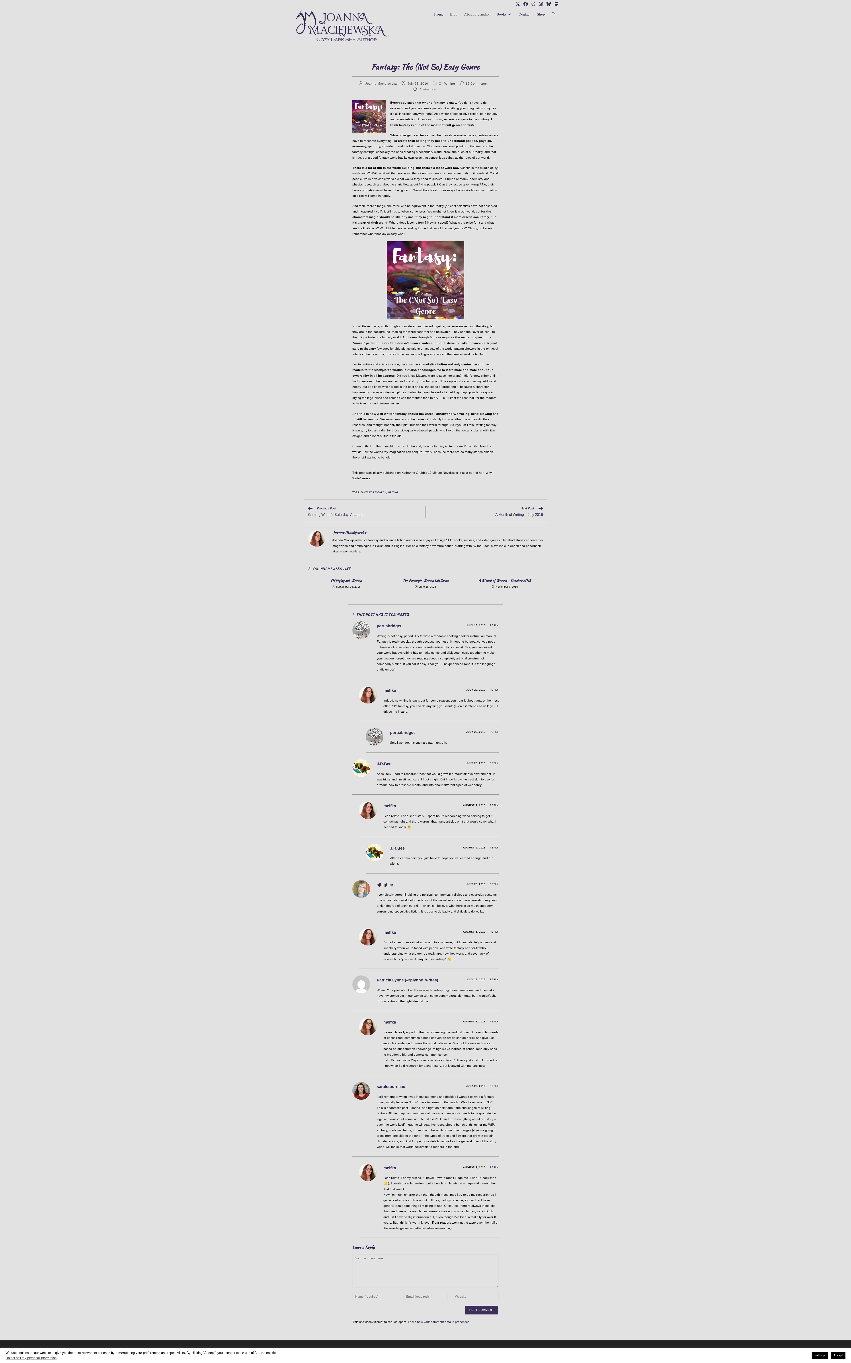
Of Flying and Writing (346, 580)
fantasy (366, 492)
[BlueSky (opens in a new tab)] (549, 4)
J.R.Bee (384, 764)
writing (393, 492)
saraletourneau (391, 1086)
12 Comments (476, 83)
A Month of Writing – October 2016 (505, 580)
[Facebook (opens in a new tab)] (526, 4)
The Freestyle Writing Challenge (425, 580)
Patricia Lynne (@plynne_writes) (407, 980)
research (379, 492)
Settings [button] (819, 1355)
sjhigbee (385, 885)
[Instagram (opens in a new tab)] (541, 4)
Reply (494, 625)
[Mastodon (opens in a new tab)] (555, 4)
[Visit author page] (317, 538)
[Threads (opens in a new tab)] (533, 4)
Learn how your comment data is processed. (439, 1322)
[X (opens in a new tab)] (518, 4)
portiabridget (389, 626)
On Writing (447, 83)
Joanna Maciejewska (381, 83)
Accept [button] (838, 1355)
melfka (389, 690)
